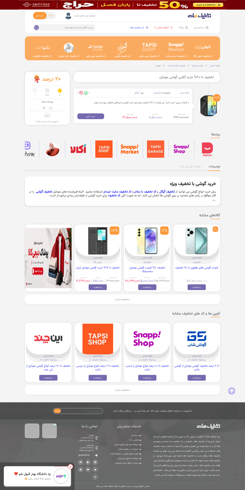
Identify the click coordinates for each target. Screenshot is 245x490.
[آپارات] (95, 476)
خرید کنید (90, 116)
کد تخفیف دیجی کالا (203, 56)
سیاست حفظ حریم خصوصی (126, 463)
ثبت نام (39, 15)
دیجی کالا (97, 262)
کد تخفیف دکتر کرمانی (69, 56)
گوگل (136, 92)
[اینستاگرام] (80, 462)
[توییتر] (95, 469)
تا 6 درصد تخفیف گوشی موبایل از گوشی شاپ (196, 367)
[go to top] (231, 391)
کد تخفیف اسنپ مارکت (176, 56)
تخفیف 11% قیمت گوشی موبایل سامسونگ (147, 269)
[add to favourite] (34, 90)
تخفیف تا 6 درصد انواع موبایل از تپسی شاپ (97, 367)
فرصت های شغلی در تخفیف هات (124, 453)
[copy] (44, 108)
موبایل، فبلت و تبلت (176, 65)
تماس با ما (133, 440)
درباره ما (135, 435)
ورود (51, 15)
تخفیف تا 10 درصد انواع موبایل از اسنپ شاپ (147, 367)
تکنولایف (157, 92)
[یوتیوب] (88, 469)
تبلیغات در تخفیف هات (128, 449)
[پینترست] (80, 469)
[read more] (122, 200)
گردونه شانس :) (161, 27)
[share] (50, 108)
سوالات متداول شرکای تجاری (126, 444)
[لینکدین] (95, 462)
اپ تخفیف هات (136, 27)
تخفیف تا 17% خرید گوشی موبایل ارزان (98, 267)
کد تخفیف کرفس (122, 56)
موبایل (158, 65)
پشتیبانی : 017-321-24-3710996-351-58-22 (86, 448)
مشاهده (197, 287)
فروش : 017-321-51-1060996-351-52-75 (86, 438)
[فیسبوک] (88, 462)
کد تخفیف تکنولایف (42, 56)
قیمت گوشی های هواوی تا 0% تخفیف (196, 267)
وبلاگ (180, 27)
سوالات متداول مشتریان (128, 458)
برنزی (47, 115)
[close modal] (70, 466)
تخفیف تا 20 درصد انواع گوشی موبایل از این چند (48, 367)
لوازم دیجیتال (197, 65)
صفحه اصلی (215, 65)
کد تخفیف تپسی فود (95, 56)
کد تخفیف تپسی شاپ (149, 56)
